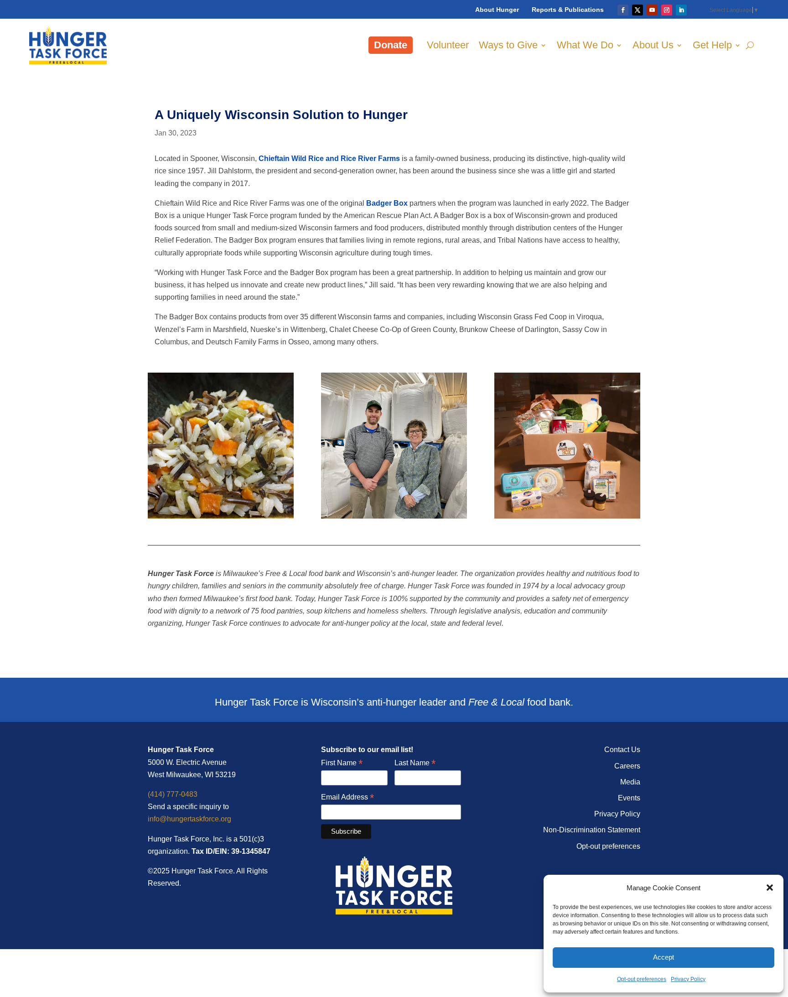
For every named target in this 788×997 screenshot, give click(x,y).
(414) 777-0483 (172, 794)
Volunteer (448, 45)
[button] (769, 887)
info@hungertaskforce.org (189, 819)
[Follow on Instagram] (666, 10)
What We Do (585, 45)
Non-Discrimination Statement (591, 830)
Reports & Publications (568, 9)
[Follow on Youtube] (652, 10)
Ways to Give (508, 45)
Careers (627, 766)
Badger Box (387, 203)
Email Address (347, 797)
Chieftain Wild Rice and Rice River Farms (329, 158)
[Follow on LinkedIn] (681, 10)
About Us (653, 45)
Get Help (712, 45)
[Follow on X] (637, 10)
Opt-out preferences (641, 979)
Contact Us (622, 749)
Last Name (414, 763)
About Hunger (497, 9)
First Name (342, 763)
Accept (663, 957)
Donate (390, 45)
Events (629, 798)
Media (630, 782)
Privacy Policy (688, 979)
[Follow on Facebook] (622, 10)
